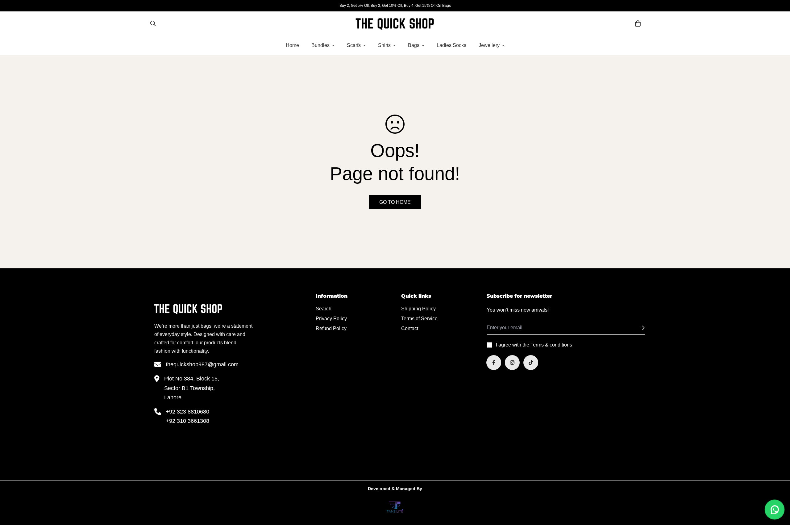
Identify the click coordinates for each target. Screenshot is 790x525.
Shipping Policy (418, 308)
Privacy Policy (331, 318)
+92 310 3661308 (187, 421)
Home (292, 45)
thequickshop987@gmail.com (202, 364)
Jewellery (489, 45)
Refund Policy (331, 328)
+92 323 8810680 (187, 412)
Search (323, 308)
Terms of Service (419, 318)
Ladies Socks (451, 45)
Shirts (384, 45)
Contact (409, 328)
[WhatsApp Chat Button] (774, 509)
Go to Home (395, 202)
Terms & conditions (551, 344)
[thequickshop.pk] (395, 23)
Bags (413, 45)
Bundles (320, 45)
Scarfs (354, 45)
